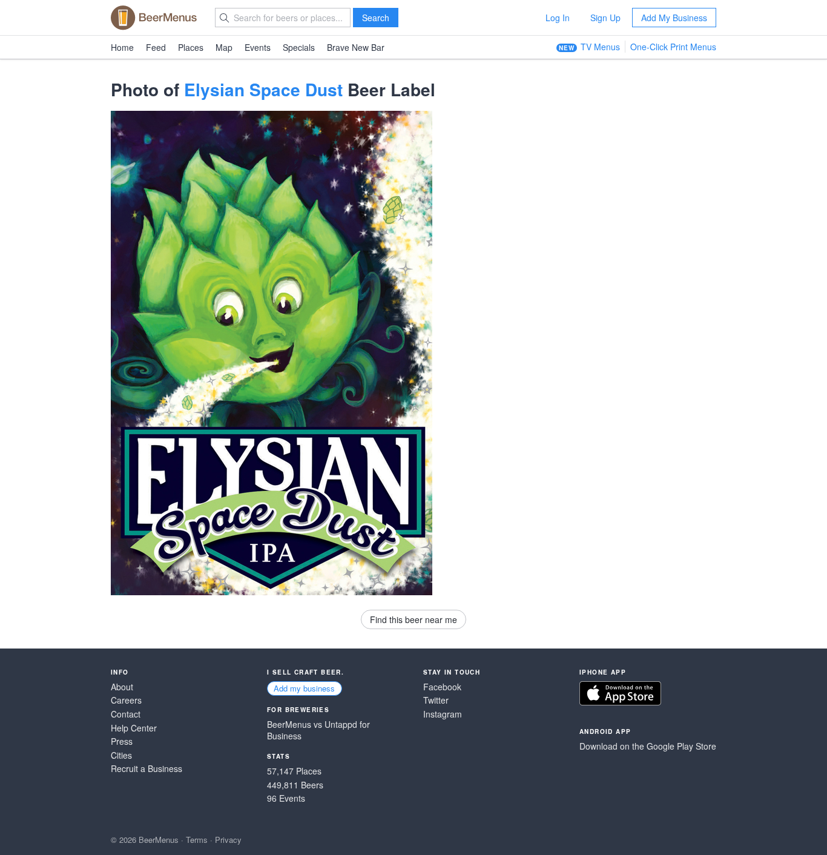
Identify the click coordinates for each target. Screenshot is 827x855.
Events (258, 47)
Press (122, 741)
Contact (125, 714)
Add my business (304, 688)
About (122, 687)
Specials (299, 47)
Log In (557, 18)
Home (122, 47)
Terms (197, 839)
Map (224, 47)
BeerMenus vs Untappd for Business (318, 730)
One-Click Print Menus (673, 47)
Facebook (442, 687)
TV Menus (600, 47)
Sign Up (605, 18)
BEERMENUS (154, 17)
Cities (121, 755)
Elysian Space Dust (263, 89)
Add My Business (674, 18)
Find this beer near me (413, 619)
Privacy (228, 839)
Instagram (442, 714)
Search (375, 18)
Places (190, 47)
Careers (126, 700)
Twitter (436, 700)
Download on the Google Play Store (647, 746)
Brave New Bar (355, 47)
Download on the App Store (620, 693)
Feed (156, 47)
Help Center (134, 728)
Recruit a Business (146, 768)
